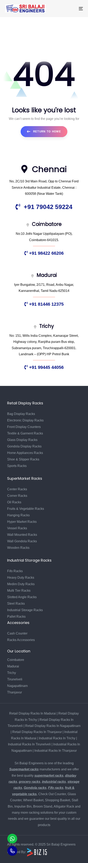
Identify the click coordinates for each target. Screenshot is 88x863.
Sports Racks (17, 466)
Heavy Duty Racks (20, 577)
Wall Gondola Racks (22, 541)
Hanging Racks (18, 515)
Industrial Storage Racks (25, 610)
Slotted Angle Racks (22, 597)
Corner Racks (17, 495)
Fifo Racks (15, 571)
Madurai (13, 666)
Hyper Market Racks (22, 521)
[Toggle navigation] (70, 8)
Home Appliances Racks (25, 453)
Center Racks (17, 489)
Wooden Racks (18, 547)
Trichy (11, 673)
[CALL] (12, 851)
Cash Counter (17, 633)
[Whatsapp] (12, 839)
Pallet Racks (16, 616)
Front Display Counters (24, 427)
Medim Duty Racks (21, 584)
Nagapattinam (17, 686)
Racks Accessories (21, 640)
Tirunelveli (14, 679)
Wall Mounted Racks (22, 534)
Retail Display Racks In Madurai (32, 713)
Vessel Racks (17, 528)
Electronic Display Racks (25, 420)
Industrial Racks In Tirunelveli (29, 744)
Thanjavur (14, 692)
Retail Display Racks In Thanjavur (37, 732)
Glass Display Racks (22, 440)
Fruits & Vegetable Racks (25, 508)
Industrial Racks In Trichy (57, 738)
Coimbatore (15, 660)
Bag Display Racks (21, 414)
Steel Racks (16, 603)
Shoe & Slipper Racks (23, 459)
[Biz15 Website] (37, 852)
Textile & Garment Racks (25, 433)
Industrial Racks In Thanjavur (55, 750)
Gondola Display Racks (24, 446)
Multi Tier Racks (18, 590)
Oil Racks (14, 502)
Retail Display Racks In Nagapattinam (52, 726)
